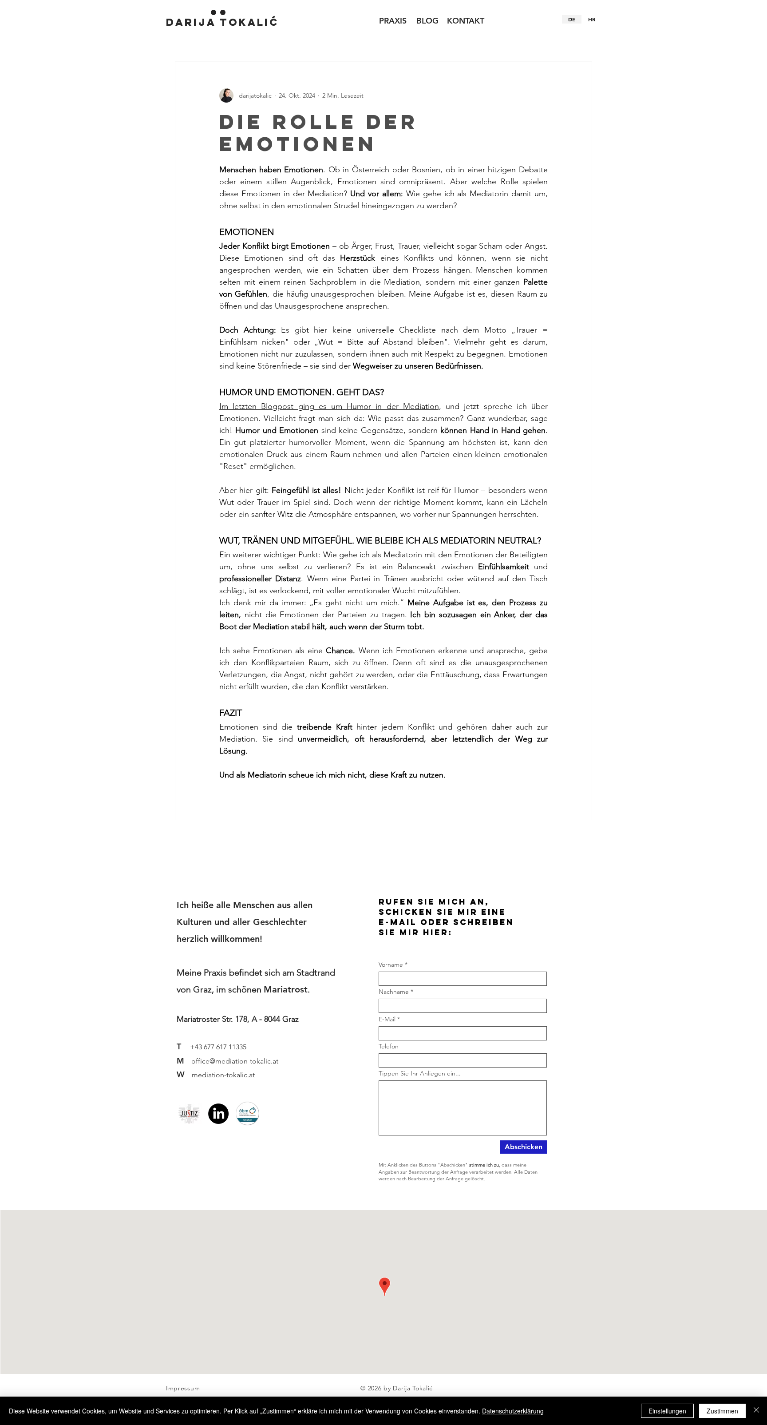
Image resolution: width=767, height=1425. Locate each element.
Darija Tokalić (222, 22)
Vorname (391, 964)
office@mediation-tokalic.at (234, 1061)
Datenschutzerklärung (513, 1410)
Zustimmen (722, 1410)
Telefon (389, 1046)
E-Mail (387, 1019)
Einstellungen (667, 1410)
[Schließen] (756, 1411)
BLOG (427, 21)
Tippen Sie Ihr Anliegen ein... (420, 1073)
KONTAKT (465, 21)
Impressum (183, 1388)
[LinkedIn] (218, 1113)
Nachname (394, 991)
